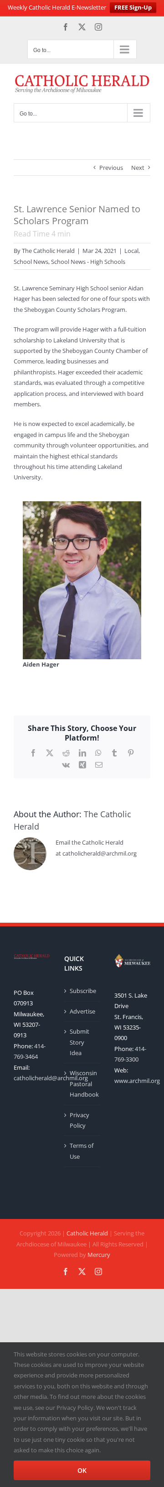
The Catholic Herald (48, 251)
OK (82, 1470)
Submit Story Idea (79, 1042)
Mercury (98, 1255)
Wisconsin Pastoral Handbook (83, 1083)
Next (137, 167)
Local (131, 251)
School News (31, 261)
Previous (111, 167)
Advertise (82, 1011)
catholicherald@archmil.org (51, 1078)
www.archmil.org (137, 1081)
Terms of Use (81, 1150)
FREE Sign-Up (133, 7)
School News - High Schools (88, 261)
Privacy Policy (79, 1120)
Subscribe (83, 991)
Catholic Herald (87, 1233)
